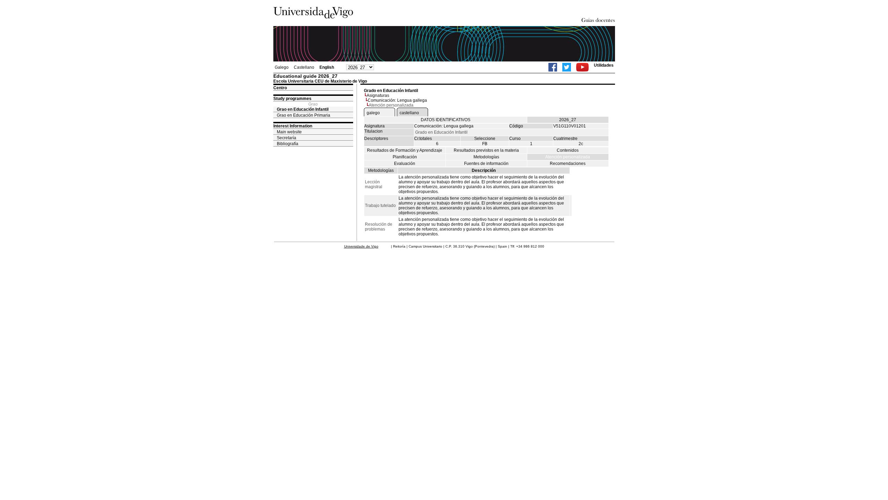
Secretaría (286, 137)
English (326, 67)
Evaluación (404, 163)
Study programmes (292, 98)
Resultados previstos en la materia (486, 150)
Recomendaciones (568, 163)
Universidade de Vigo (361, 246)
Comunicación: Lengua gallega (397, 100)
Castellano (304, 67)
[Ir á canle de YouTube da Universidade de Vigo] (582, 67)
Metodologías (486, 157)
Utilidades (604, 65)
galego (373, 112)
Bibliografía (287, 143)
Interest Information (292, 126)
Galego (282, 67)
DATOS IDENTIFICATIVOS (445, 119)
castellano (409, 112)
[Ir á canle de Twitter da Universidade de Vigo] (566, 67)
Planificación (405, 157)
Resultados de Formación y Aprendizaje (404, 150)
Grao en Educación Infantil (302, 109)
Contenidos (568, 150)
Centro (280, 87)
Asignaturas (378, 95)
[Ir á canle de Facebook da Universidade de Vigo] (552, 67)
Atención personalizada (567, 157)
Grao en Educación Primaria (303, 115)
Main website (289, 132)
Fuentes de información (486, 163)
